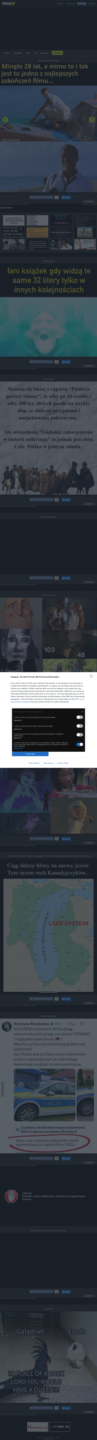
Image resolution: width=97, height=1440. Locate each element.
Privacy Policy (62, 763)
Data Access (48, 763)
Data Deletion (34, 763)
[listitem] (48, 711)
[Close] (92, 677)
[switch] (80, 717)
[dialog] (48, 720)
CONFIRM (30, 754)
